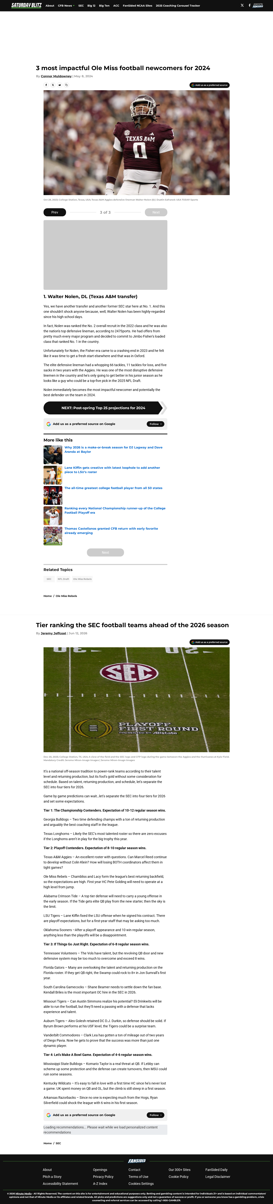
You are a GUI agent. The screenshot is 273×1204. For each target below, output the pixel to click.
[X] (242, 5)
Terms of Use (138, 1177)
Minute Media (24, 1193)
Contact (134, 1170)
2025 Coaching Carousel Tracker (178, 5)
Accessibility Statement (60, 1184)
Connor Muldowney (56, 76)
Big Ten (104, 5)
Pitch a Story (52, 1177)
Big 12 (91, 5)
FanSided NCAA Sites (137, 5)
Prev (54, 212)
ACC (116, 5)
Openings (100, 1170)
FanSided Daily (216, 1170)
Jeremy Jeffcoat (53, 633)
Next (156, 212)
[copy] (66, 85)
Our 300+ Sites (179, 1170)
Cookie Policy (179, 1177)
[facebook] (249, 5)
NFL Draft (63, 579)
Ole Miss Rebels (82, 579)
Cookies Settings (141, 1184)
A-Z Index (100, 1184)
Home (48, 596)
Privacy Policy (103, 1177)
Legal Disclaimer (217, 1177)
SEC (81, 5)
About (50, 5)
